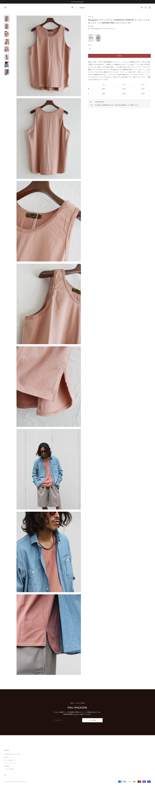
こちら (76, 714)
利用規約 (7, 766)
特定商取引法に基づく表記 (12, 754)
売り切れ (119, 55)
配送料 (96, 28)
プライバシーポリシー (10, 763)
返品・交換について (10, 760)
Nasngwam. (91, 16)
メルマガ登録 (92, 720)
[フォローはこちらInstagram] (5, 775)
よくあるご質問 (9, 769)
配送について (8, 757)
